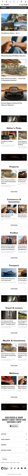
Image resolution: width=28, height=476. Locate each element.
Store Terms (13, 462)
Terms (18, 462)
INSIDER (6, 4)
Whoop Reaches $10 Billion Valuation (13, 56)
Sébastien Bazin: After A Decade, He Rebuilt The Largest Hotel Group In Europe (8, 248)
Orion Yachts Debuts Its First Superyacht (8, 279)
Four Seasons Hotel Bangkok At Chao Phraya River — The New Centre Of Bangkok (8, 323)
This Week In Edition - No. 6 (10, 33)
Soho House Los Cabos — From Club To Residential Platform (13, 79)
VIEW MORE (14, 191)
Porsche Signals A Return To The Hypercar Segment (11, 104)
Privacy (7, 462)
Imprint (3, 462)
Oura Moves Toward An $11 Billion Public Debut (8, 387)
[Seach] (20, 4)
